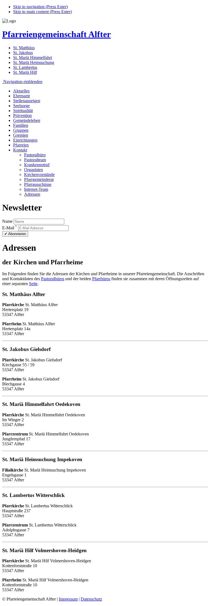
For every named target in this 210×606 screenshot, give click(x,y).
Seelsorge (21, 105)
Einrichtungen (25, 140)
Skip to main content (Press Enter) (42, 11)
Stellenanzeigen (26, 100)
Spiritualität (23, 110)
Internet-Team (36, 189)
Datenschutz (91, 599)
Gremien (20, 135)
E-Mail (9, 228)
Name (7, 221)
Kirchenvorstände (39, 174)
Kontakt (20, 150)
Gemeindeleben (26, 120)
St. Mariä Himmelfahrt (32, 57)
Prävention (22, 115)
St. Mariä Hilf (25, 72)
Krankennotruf (36, 164)
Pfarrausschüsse (37, 184)
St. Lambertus (25, 67)
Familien (20, 125)
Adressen (32, 194)
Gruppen (20, 130)
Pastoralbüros (52, 278)
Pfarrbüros (101, 278)
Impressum (68, 599)
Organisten (33, 169)
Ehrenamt (21, 95)
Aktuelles (21, 91)
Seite (33, 283)
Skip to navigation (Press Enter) (40, 6)
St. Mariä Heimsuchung (33, 62)
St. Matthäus (24, 47)
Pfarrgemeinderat (39, 179)
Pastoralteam (35, 159)
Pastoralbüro (35, 155)
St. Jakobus (23, 52)
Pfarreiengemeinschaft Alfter (56, 34)
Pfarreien (21, 145)
